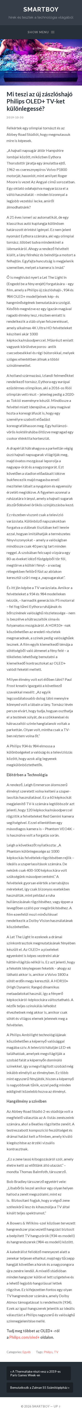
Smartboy (41, 9)
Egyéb (27, 1352)
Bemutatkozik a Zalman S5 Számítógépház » (39, 1387)
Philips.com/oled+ (24, 1337)
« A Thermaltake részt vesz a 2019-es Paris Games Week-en (35, 1373)
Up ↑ (57, 1406)
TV (56, 1352)
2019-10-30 (15, 117)
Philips (48, 1352)
